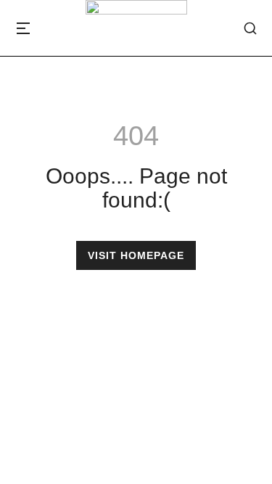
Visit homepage (136, 255)
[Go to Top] (250, 462)
